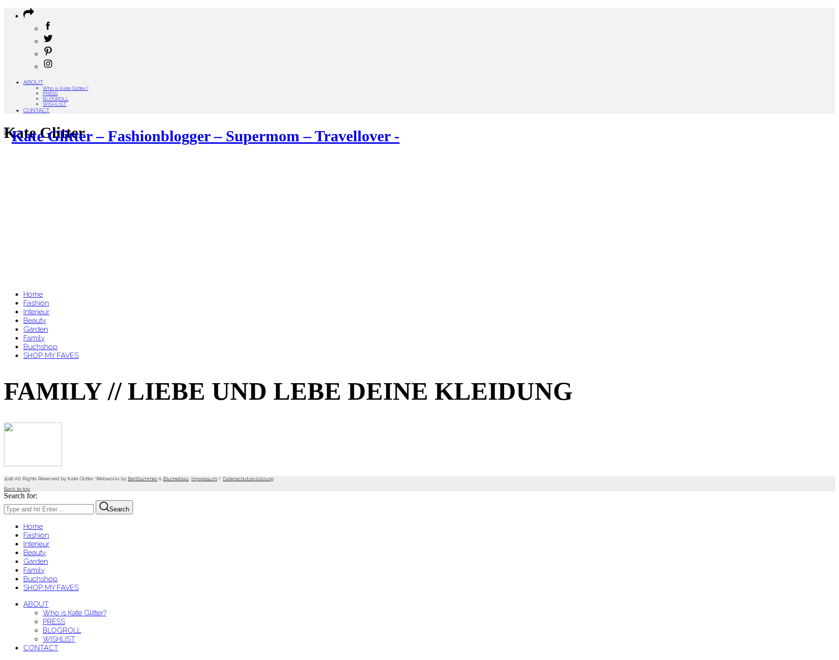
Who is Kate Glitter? (65, 88)
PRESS (50, 93)
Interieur (36, 544)
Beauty (34, 552)
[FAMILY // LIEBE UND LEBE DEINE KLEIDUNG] (33, 463)
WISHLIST (55, 104)
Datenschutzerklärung (248, 478)
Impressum (204, 478)
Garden (35, 561)
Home (33, 526)
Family (34, 570)
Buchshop (40, 579)
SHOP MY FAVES (51, 587)
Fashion (36, 535)
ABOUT (33, 82)
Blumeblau (176, 478)
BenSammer (142, 478)
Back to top (17, 488)
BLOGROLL (55, 99)
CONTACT (36, 110)
